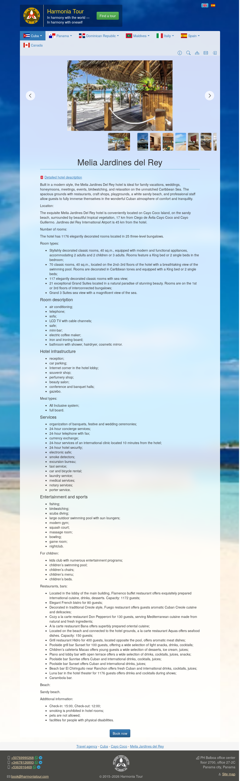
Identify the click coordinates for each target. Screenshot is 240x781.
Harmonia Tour (65, 11)
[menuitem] (32, 35)
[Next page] (209, 95)
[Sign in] (214, 53)
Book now (120, 733)
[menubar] (120, 40)
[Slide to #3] (155, 142)
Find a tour (108, 15)
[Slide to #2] (143, 142)
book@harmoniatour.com (30, 776)
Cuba (35, 35)
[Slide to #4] (168, 142)
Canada (37, 45)
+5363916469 (21, 767)
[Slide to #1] (119, 142)
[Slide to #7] (206, 142)
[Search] (188, 53)
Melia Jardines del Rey (147, 746)
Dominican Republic (101, 35)
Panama (62, 35)
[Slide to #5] (181, 142)
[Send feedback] (206, 53)
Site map (228, 774)
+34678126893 (22, 762)
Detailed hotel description (63, 177)
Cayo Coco (119, 746)
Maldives (139, 35)
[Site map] (197, 53)
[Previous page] (30, 95)
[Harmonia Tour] (31, 15)
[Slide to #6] (193, 142)
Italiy (167, 35)
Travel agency (86, 746)
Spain (192, 35)
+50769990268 (22, 757)
